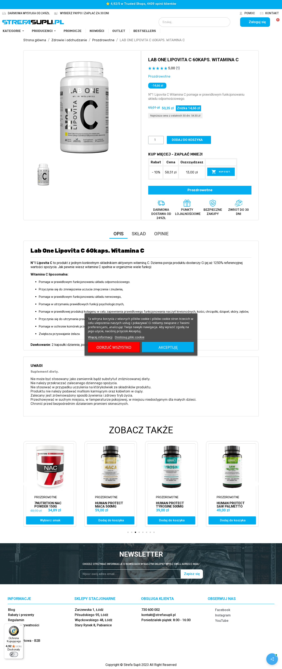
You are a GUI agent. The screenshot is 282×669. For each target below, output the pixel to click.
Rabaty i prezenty (21, 615)
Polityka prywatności (23, 625)
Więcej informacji (100, 337)
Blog (11, 610)
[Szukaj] (224, 22)
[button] (34, 109)
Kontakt (272, 13)
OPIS (118, 233)
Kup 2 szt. (221, 171)
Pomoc (249, 13)
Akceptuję (168, 347)
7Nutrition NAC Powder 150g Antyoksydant (47, 506)
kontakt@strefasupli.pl (158, 615)
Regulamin (16, 620)
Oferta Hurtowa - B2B (24, 641)
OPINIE (161, 233)
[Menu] (20, 626)
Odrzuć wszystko (113, 347)
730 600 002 (150, 610)
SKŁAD (139, 233)
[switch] (14, 654)
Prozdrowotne (159, 76)
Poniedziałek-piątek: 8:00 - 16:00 (166, 620)
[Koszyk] (276, 22)
